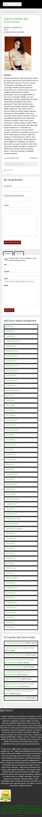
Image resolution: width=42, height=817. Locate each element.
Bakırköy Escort (11, 361)
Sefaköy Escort (11, 558)
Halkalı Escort (10, 489)
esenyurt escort (16, 810)
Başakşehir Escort (12, 366)
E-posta (6, 271)
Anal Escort (9, 326)
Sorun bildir (10, 170)
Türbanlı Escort (11, 612)
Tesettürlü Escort (11, 602)
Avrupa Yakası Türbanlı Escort (15, 655)
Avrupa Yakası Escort (13, 341)
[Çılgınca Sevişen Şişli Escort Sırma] (18, 53)
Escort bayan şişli (28, 753)
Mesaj (6, 285)
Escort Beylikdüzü (12, 420)
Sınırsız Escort (10, 583)
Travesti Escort (11, 607)
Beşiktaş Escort (11, 375)
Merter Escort (10, 533)
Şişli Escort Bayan (12, 578)
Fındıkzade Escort (12, 474)
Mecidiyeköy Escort (12, 524)
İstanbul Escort (11, 494)
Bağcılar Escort (11, 346)
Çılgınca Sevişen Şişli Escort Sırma (16, 20)
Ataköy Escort (10, 331)
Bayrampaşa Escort (12, 371)
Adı (5, 264)
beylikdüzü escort (8, 806)
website (6, 205)
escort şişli (5, 732)
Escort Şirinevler (11, 445)
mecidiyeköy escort (22, 808)
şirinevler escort (35, 808)
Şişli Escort (13, 12)
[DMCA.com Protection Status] (5, 801)
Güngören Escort (11, 484)
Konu (6, 278)
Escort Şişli (9, 450)
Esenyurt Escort (11, 459)
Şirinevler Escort (11, 568)
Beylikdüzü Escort (12, 380)
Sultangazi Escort (11, 588)
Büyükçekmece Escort (13, 390)
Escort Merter (10, 435)
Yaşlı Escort (10, 622)
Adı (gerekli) (8, 186)
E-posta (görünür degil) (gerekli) (14, 196)
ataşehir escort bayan (8, 813)
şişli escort (28, 806)
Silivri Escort (10, 563)
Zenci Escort (10, 627)
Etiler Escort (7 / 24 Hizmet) (14, 667)
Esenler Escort (10, 454)
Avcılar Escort (10, 336)
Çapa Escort (10, 395)
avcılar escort (27, 810)
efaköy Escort (10, 400)
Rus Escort (9, 553)
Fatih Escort (10, 469)
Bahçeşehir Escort (12, 356)
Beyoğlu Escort (11, 385)
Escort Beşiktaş (11, 415)
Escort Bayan (10, 410)
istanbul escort (37, 810)
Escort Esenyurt (11, 425)
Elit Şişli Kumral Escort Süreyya (16, 643)
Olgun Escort (10, 543)
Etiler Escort (10, 464)
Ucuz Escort (10, 617)
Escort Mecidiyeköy (12, 430)
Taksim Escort (10, 598)
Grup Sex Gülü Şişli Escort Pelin (16, 698)
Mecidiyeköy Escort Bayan (14, 528)
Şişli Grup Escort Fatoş (13, 679)
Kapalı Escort (10, 509)
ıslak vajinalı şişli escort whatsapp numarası (20, 648)
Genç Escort (10, 479)
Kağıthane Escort (11, 504)
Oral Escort (9, 548)
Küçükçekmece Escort (13, 519)
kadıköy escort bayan (23, 813)
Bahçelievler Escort (12, 351)
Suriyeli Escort (10, 593)
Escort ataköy (10, 405)
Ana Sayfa (6, 12)
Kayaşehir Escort (11, 514)
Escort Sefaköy (11, 440)
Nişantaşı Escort (11, 538)
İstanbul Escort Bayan (13, 499)
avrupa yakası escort (9, 808)
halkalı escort (19, 806)
